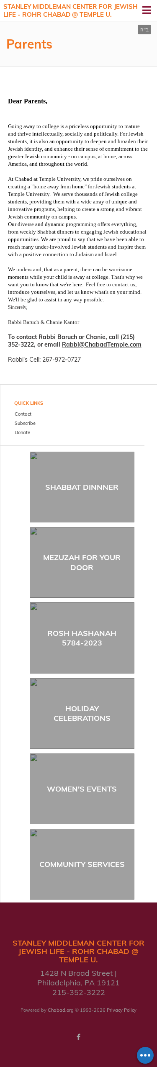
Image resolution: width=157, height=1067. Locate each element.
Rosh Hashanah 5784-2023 (81, 638)
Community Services (82, 864)
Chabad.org (61, 1010)
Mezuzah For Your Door (82, 562)
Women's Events (82, 789)
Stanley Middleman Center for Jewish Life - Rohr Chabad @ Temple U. (70, 11)
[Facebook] (79, 1037)
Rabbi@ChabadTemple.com (102, 344)
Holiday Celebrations (82, 713)
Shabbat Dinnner (81, 487)
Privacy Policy (121, 1010)
